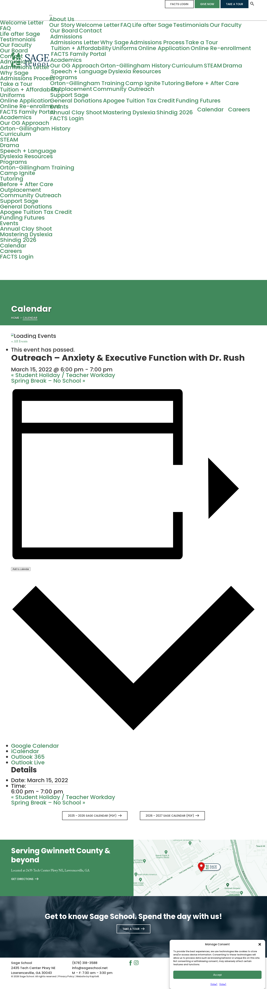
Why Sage (114, 42)
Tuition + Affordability (81, 48)
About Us (61, 19)
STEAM (213, 66)
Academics (66, 60)
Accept (217, 974)
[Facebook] (131, 964)
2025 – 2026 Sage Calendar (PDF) (92, 816)
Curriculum (187, 66)
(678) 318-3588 (84, 963)
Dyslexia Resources (134, 71)
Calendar (210, 109)
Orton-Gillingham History (135, 66)
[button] (260, 944)
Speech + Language (79, 71)
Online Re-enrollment (221, 48)
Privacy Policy (66, 976)
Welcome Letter (98, 25)
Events (59, 107)
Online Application (164, 48)
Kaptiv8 (94, 976)
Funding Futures (198, 101)
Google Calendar (35, 746)
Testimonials (191, 25)
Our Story (62, 25)
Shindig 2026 (174, 112)
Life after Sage (152, 25)
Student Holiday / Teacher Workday (63, 375)
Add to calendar (21, 569)
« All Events (19, 341)
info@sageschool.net (90, 968)
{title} (213, 984)
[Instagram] (137, 963)
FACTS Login (179, 4)
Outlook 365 (28, 757)
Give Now (207, 4)
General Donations (76, 101)
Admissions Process (157, 42)
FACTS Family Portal (78, 54)
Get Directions (22, 879)
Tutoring (173, 83)
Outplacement (71, 89)
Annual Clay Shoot (76, 112)
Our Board (64, 31)
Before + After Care (212, 83)
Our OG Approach (74, 66)
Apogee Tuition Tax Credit (139, 101)
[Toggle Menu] (50, 15)
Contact (90, 31)
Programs (63, 77)
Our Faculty (226, 25)
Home (15, 318)
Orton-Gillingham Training (87, 83)
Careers (239, 109)
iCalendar (25, 751)
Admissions (66, 37)
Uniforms (124, 48)
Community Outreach (123, 89)
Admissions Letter (74, 42)
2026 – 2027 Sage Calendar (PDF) (170, 816)
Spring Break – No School (48, 381)
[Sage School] (30, 65)
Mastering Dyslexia (129, 112)
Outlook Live (28, 762)
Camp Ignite (143, 83)
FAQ (125, 25)
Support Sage (69, 95)
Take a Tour (234, 4)
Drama (232, 66)
